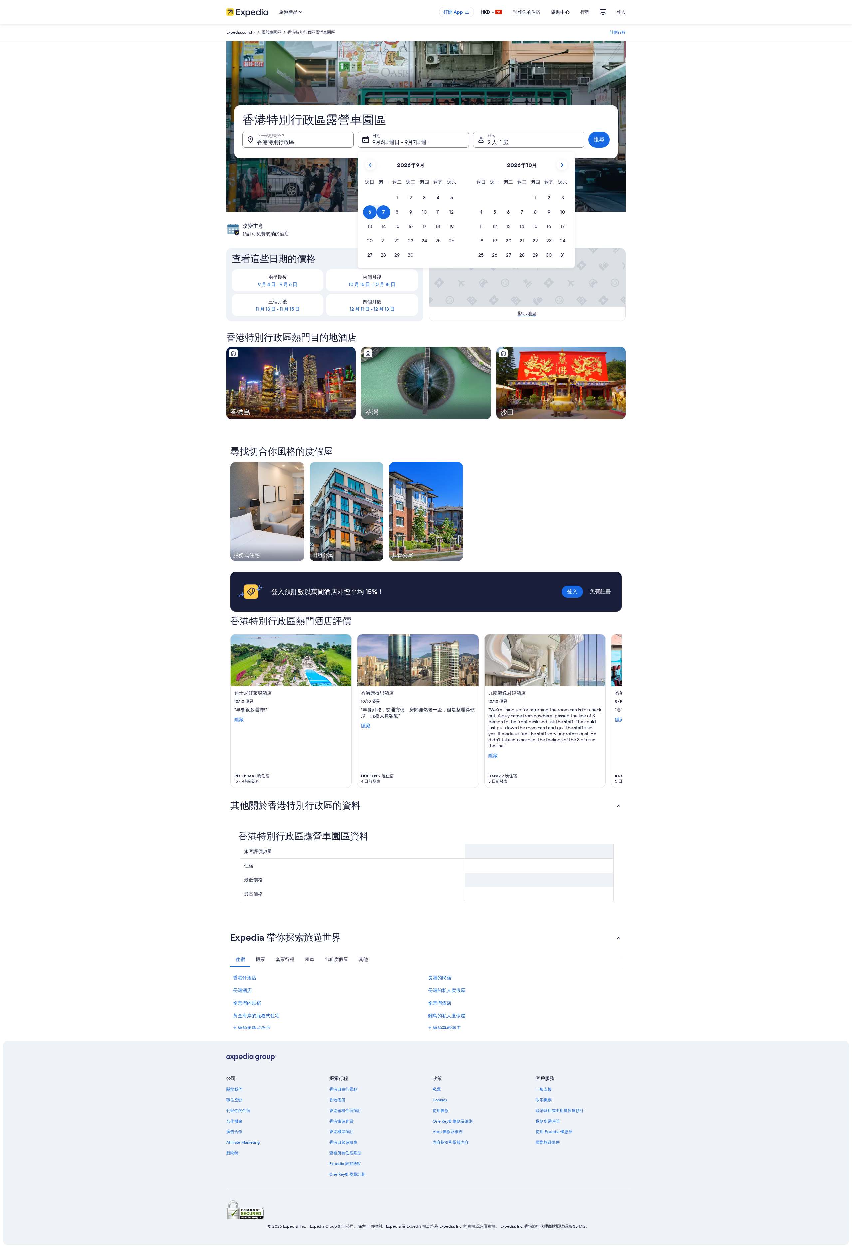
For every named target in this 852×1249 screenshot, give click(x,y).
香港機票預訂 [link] (341, 1131)
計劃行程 (618, 32)
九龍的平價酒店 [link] (444, 1028)
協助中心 (560, 12)
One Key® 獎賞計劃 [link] (347, 1174)
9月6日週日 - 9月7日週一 (402, 142)
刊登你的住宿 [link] (238, 1110)
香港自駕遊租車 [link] (343, 1142)
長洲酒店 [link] (242, 990)
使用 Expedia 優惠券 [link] (554, 1131)
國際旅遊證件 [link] (548, 1142)
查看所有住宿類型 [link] (345, 1153)
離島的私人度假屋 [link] (446, 1016)
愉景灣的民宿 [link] (247, 1003)
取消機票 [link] (544, 1100)
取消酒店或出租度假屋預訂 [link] (560, 1110)
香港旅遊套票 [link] (341, 1121)
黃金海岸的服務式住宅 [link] (256, 1016)
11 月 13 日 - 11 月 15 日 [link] (278, 309)
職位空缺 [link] (234, 1100)
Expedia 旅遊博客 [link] (345, 1163)
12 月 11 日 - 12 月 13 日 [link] (372, 309)
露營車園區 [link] (271, 32)
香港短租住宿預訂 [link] (345, 1110)
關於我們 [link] (234, 1089)
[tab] (240, 959)
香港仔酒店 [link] (244, 978)
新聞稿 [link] (232, 1153)
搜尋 (599, 139)
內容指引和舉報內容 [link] (451, 1142)
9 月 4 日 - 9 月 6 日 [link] (277, 284)
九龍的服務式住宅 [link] (251, 1028)
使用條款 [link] (441, 1110)
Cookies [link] (440, 1100)
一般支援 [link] (544, 1089)
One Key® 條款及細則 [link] (453, 1121)
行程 (585, 12)
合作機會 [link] (234, 1121)
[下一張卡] (613, 711)
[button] (397, 198)
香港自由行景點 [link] (343, 1089)
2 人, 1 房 (498, 142)
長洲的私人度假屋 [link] (446, 990)
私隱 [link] (437, 1089)
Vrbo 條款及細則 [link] (448, 1131)
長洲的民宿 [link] (439, 978)
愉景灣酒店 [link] (439, 1003)
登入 (621, 12)
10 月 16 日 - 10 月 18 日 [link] (372, 284)
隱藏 (239, 720)
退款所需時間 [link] (548, 1121)
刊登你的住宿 (526, 12)
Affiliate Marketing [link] (243, 1142)
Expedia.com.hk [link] (240, 32)
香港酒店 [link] (337, 1100)
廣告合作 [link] (234, 1131)
